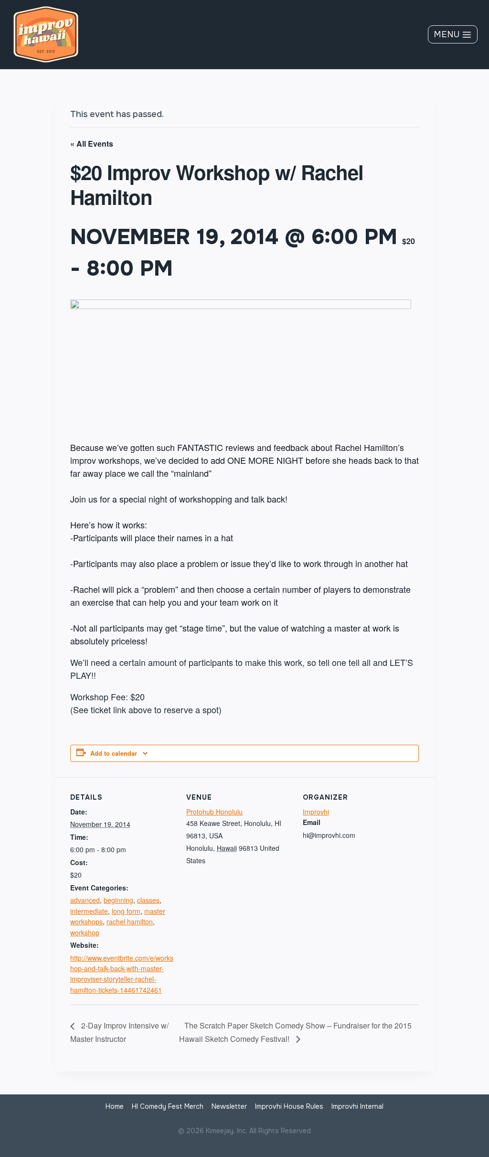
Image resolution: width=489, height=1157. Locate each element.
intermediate (89, 911)
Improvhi (316, 811)
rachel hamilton (129, 921)
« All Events (91, 143)
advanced (85, 900)
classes (148, 900)
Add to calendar (113, 753)
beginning (118, 900)
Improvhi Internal (357, 1106)
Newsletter (229, 1106)
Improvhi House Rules (289, 1106)
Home (115, 1106)
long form (126, 911)
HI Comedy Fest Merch (167, 1106)
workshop (84, 932)
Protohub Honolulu (214, 811)
